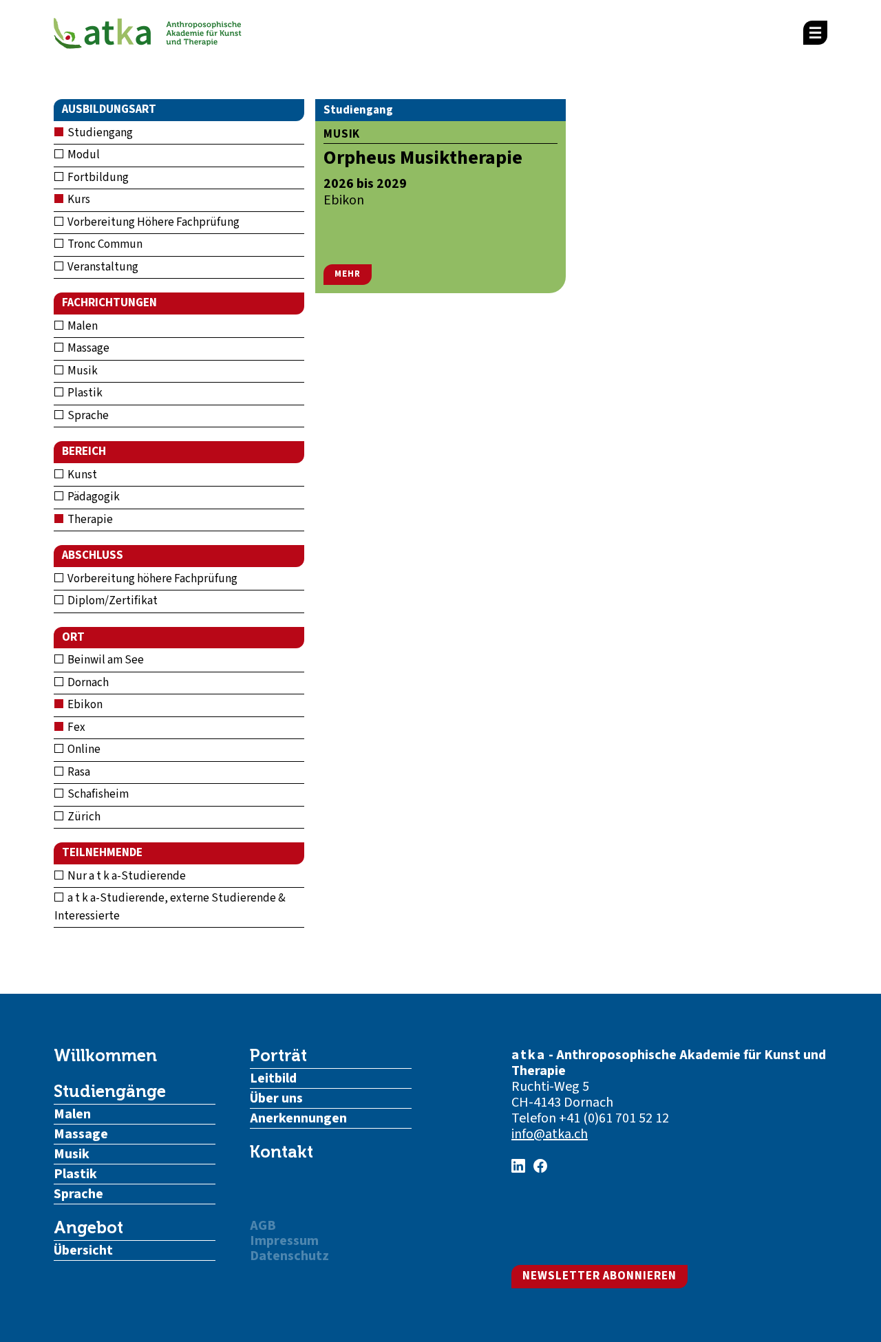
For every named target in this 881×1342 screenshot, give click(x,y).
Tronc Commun (103, 244)
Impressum (284, 1240)
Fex (75, 727)
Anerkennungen (298, 1118)
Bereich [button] (84, 451)
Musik (81, 371)
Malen (81, 326)
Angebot (88, 1227)
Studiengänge (110, 1091)
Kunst (81, 475)
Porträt (278, 1055)
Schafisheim (97, 794)
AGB (263, 1225)
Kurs (77, 199)
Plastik (84, 393)
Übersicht (83, 1250)
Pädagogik (92, 497)
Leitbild (273, 1078)
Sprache (87, 415)
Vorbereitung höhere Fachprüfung (151, 579)
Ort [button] (73, 637)
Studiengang (99, 133)
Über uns (276, 1098)
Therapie (89, 519)
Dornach (87, 682)
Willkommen (105, 1055)
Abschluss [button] (92, 555)
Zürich (82, 817)
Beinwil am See (104, 660)
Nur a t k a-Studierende (125, 876)
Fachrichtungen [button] (109, 303)
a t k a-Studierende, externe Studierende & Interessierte (170, 907)
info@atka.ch (549, 1134)
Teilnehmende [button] (102, 852)
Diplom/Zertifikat (111, 601)
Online (82, 749)
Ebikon (84, 704)
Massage (87, 348)
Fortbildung (97, 177)
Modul (82, 155)
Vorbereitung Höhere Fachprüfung (152, 222)
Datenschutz (289, 1256)
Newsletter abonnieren (599, 1276)
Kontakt (281, 1152)
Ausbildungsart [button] (109, 109)
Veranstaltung (101, 267)
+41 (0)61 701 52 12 (614, 1118)
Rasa (77, 772)
